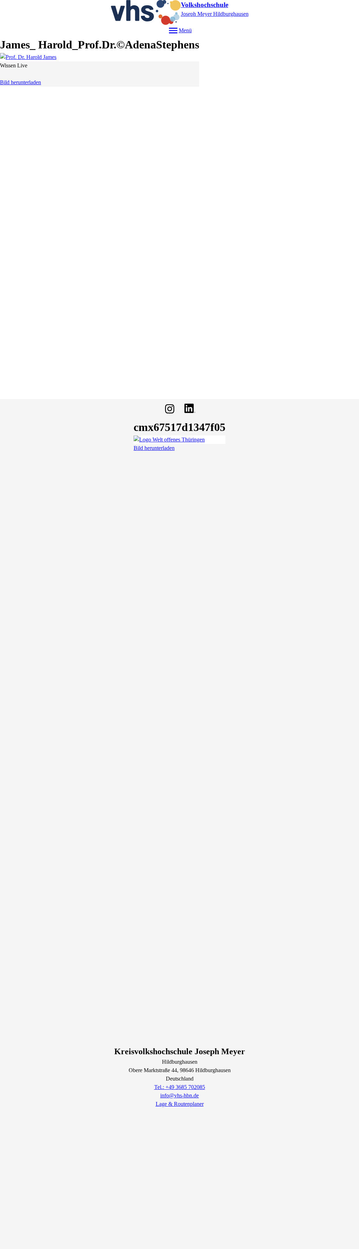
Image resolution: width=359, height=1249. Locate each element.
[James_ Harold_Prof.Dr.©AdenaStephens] (99, 57)
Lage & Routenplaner (180, 1104)
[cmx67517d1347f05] (179, 440)
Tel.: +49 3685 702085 (179, 1087)
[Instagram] (170, 409)
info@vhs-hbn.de (179, 1095)
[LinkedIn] (189, 409)
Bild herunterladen (20, 82)
